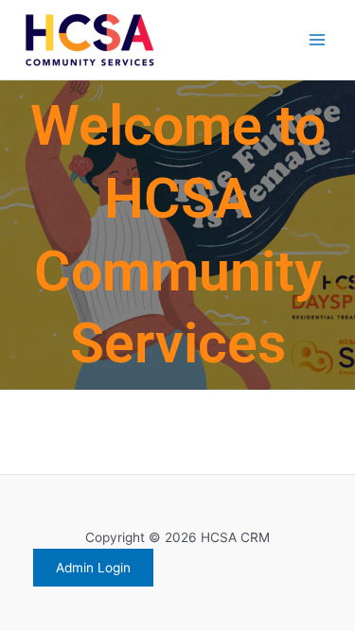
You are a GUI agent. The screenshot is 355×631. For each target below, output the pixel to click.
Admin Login (93, 567)
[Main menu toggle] (317, 40)
